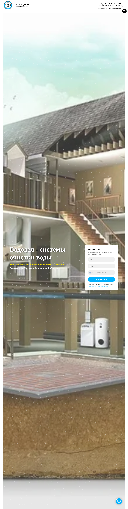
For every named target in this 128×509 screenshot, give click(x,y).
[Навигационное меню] (124, 11)
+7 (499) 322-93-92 (114, 3)
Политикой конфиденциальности (98, 286)
